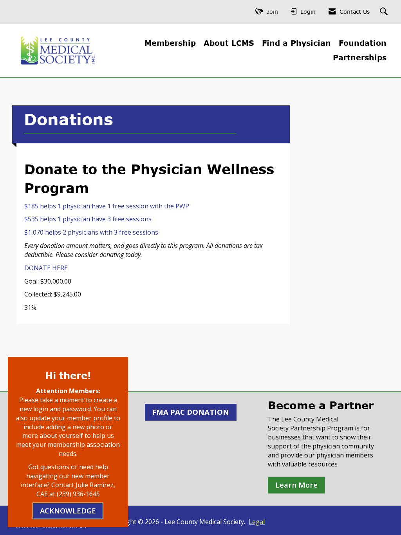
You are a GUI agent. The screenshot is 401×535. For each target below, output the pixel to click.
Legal (257, 521)
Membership (170, 42)
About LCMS (229, 42)
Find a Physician (296, 42)
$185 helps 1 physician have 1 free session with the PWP (106, 206)
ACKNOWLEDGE (68, 510)
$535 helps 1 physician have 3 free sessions (88, 219)
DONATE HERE (46, 268)
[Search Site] (385, 12)
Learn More (296, 485)
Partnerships (360, 57)
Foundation (363, 42)
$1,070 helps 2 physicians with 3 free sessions (91, 232)
